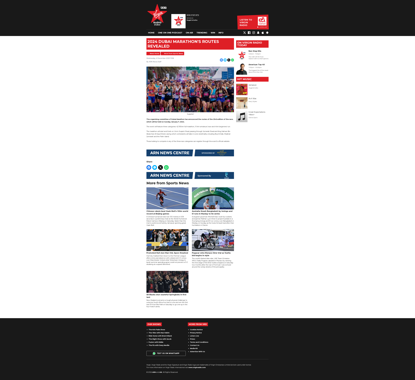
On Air (189, 33)
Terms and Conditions (199, 342)
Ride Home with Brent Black (160, 336)
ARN (154, 372)
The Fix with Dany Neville (159, 345)
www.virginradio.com (197, 367)
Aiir (160, 372)
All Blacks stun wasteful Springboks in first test (166, 296)
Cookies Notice (196, 330)
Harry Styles (253, 101)
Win (213, 33)
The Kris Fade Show (157, 330)
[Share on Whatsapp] (232, 60)
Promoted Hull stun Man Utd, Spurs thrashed (167, 253)
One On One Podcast (170, 33)
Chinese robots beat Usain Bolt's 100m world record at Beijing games (167, 212)
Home (151, 33)
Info (221, 33)
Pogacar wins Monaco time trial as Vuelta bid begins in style (211, 254)
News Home (154, 53)
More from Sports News (173, 53)
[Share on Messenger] (225, 60)
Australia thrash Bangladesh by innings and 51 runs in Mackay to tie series (212, 212)
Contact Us (194, 345)
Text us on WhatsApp (167, 353)
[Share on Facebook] (221, 60)
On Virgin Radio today (249, 44)
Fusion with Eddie (156, 342)
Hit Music (244, 79)
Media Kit (194, 348)
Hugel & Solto (253, 88)
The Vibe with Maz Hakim (159, 333)
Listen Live (194, 336)
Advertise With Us (197, 352)
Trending (201, 33)
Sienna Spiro (253, 117)
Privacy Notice (196, 333)
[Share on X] (228, 60)
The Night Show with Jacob (160, 339)
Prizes (192, 339)
